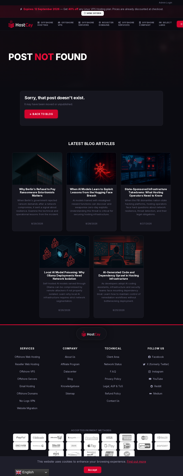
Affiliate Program (70, 364)
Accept (92, 469)
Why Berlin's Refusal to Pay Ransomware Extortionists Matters (37, 192)
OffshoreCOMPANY (146, 23)
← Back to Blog (41, 114)
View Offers (93, 13)
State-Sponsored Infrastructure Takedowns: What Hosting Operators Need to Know (146, 192)
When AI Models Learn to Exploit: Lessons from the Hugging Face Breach (91, 192)
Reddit (157, 386)
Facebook (157, 356)
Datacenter (70, 371)
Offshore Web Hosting (27, 356)
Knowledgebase (70, 386)
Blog (70, 378)
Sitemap (70, 393)
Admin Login (165, 2)
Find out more (136, 461)
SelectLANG (165, 23)
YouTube (157, 378)
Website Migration (27, 408)
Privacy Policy (113, 378)
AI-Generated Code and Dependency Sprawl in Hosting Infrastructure (118, 275)
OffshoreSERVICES (126, 23)
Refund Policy (113, 393)
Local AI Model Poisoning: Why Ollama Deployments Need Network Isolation (64, 275)
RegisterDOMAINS (106, 23)
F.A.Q (113, 371)
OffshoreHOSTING (45, 23)
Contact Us (113, 400)
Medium (157, 393)
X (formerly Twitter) (157, 364)
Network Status (113, 364)
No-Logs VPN (27, 400)
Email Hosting (27, 386)
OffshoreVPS (66, 23)
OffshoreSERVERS (86, 23)
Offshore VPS (27, 371)
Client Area (113, 356)
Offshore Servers (27, 378)
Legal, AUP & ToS (113, 386)
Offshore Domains (27, 393)
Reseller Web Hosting (27, 364)
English (27, 472)
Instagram (157, 371)
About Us (70, 356)
